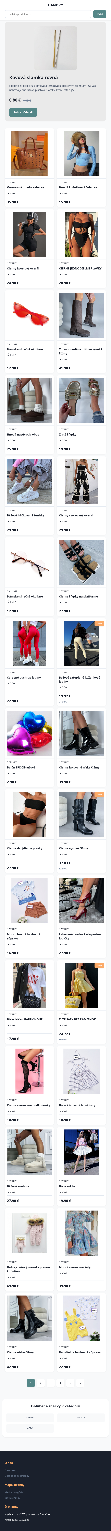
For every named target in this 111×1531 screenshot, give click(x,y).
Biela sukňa (67, 1186)
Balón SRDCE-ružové (21, 767)
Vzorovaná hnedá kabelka (25, 187)
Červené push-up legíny (24, 677)
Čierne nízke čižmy (20, 1352)
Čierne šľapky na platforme (78, 596)
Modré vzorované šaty (75, 1267)
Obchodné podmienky (17, 1475)
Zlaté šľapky (67, 434)
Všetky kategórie (14, 1492)
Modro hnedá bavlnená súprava (23, 936)
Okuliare (12, 344)
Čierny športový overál (23, 268)
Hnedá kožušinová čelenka (78, 187)
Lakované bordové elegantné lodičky (80, 936)
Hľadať (100, 14)
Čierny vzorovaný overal (76, 515)
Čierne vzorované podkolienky (28, 1105)
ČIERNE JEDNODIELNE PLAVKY (80, 268)
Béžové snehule (18, 1186)
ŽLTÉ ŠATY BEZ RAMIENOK (77, 1019)
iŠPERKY (11, 354)
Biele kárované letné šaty (77, 1105)
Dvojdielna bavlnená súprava (80, 1352)
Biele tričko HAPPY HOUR (25, 1019)
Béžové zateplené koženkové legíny (79, 679)
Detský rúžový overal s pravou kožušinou (28, 1269)
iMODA (11, 193)
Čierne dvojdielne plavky (24, 848)
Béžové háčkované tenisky (26, 515)
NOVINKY (12, 182)
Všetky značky (12, 1497)
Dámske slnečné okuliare (25, 349)
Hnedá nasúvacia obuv (23, 434)
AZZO (30, 1428)
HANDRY (55, 5)
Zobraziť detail (23, 112)
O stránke (10, 1470)
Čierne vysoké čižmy (73, 848)
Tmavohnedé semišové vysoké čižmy (80, 351)
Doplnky (12, 762)
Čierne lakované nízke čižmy (79, 767)
